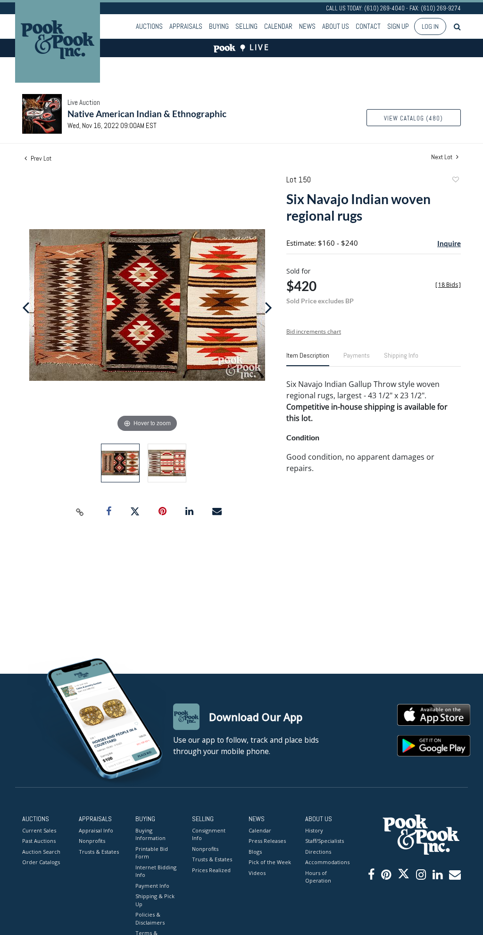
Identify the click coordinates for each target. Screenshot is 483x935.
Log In (430, 26)
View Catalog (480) (413, 118)
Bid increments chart (313, 331)
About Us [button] (335, 26)
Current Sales (39, 830)
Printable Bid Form (151, 852)
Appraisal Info (96, 830)
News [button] (307, 26)
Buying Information (150, 834)
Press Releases (267, 840)
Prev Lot (40, 158)
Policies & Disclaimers (150, 918)
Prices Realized (211, 870)
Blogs (255, 851)
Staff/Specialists (324, 840)
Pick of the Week (270, 862)
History (314, 830)
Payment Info (152, 885)
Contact (368, 26)
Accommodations (326, 862)
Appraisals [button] (185, 26)
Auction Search (41, 851)
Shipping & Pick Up (155, 900)
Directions (318, 851)
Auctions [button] (149, 26)
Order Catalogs (41, 862)
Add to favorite (455, 180)
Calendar (278, 26)
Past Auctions (39, 840)
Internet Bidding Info (155, 871)
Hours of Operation (318, 876)
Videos (257, 872)
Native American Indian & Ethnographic (146, 113)
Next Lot (442, 157)
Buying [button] (219, 26)
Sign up (398, 26)
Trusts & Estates (99, 851)
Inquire (449, 243)
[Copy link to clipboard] (80, 511)
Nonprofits (92, 840)
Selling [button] (246, 26)
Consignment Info (208, 834)
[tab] (307, 359)
